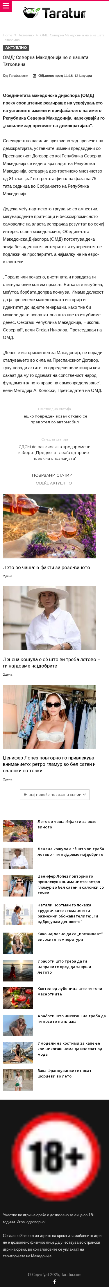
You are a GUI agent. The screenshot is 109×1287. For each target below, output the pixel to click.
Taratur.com (18, 75)
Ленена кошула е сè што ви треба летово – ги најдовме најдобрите (52, 662)
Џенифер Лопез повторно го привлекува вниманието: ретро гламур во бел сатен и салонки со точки (49, 764)
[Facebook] (54, 1282)
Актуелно (26, 35)
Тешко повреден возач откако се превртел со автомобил (54, 415)
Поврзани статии (52, 475)
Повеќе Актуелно (52, 483)
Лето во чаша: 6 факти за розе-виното (46, 567)
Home (7, 35)
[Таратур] (54, 6)
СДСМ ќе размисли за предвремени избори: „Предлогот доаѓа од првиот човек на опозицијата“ (54, 449)
